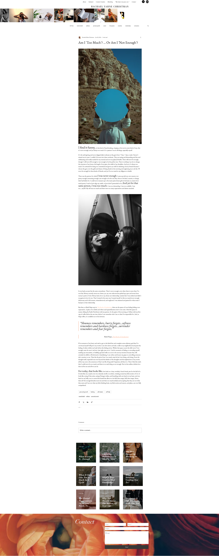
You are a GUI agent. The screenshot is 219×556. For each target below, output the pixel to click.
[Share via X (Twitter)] (83, 402)
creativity (120, 25)
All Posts (71, 25)
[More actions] (141, 37)
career (104, 25)
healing (93, 392)
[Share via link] (92, 402)
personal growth (96, 25)
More (135, 25)
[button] (148, 25)
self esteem (100, 392)
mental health (80, 25)
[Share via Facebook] (79, 402)
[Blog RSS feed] (143, 1)
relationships (128, 25)
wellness (88, 25)
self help (108, 392)
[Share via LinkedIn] (87, 402)
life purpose (112, 25)
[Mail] (147, 1)
